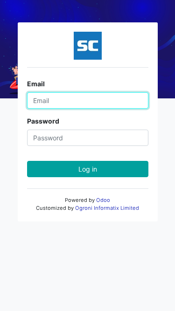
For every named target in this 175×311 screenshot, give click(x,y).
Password (43, 121)
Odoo (103, 200)
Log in (87, 169)
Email (36, 84)
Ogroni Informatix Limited (107, 208)
